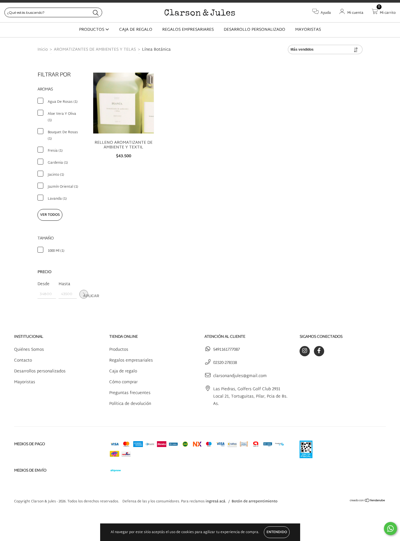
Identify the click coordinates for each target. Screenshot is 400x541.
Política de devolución (130, 404)
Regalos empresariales (131, 360)
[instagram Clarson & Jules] (305, 351)
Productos (118, 349)
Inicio (42, 49)
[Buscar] (96, 13)
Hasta (64, 284)
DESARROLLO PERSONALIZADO (254, 29)
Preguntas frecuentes (130, 393)
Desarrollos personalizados (40, 371)
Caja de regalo (123, 371)
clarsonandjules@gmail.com (240, 376)
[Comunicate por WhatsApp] (390, 528)
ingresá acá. (216, 501)
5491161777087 (226, 349)
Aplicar (85, 296)
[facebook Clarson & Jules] (319, 351)
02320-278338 (225, 363)
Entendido (276, 532)
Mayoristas (24, 382)
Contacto (23, 360)
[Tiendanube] (367, 501)
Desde (43, 284)
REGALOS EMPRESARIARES (188, 29)
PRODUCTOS (92, 29)
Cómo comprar (123, 382)
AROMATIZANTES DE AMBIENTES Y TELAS (95, 49)
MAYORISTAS (308, 29)
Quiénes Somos (29, 349)
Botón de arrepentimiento (255, 501)
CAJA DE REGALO (135, 29)
